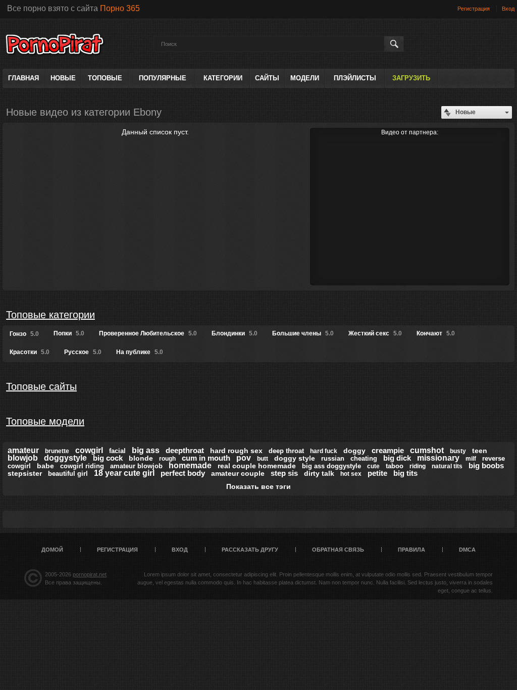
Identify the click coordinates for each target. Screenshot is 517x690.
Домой (52, 550)
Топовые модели (45, 421)
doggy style (294, 458)
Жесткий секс (375, 333)
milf (471, 458)
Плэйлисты (355, 78)
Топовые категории (50, 314)
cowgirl (89, 450)
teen (479, 451)
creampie (388, 450)
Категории (222, 78)
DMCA (467, 550)
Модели (304, 78)
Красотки (29, 352)
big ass (146, 450)
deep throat (286, 451)
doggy (354, 451)
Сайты (267, 78)
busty (458, 451)
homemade (190, 465)
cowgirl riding (82, 466)
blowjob (23, 458)
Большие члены (303, 333)
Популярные (162, 78)
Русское (82, 352)
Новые (63, 78)
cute (373, 466)
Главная (23, 78)
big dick (397, 458)
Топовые (105, 78)
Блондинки (234, 333)
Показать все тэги (258, 486)
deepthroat (185, 450)
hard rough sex (236, 451)
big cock (108, 458)
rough (167, 458)
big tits (405, 473)
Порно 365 (120, 8)
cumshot (427, 450)
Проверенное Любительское (148, 333)
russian (332, 458)
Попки (69, 333)
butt (262, 458)
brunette (57, 451)
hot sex (350, 473)
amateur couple (238, 473)
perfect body (183, 473)
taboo (394, 466)
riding (417, 466)
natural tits (447, 466)
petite (377, 473)
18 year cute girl (124, 473)
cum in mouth (206, 458)
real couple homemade (257, 466)
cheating (363, 458)
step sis (284, 473)
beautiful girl (68, 473)
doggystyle (65, 458)
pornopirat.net (90, 574)
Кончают (436, 333)
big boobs (486, 465)
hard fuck (323, 451)
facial (117, 451)
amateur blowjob (136, 466)
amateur (23, 450)
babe (45, 466)
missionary (438, 458)
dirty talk (319, 473)
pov (243, 458)
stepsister (25, 473)
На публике (139, 352)
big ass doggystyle (331, 466)
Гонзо (24, 333)
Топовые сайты (41, 386)
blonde (141, 458)
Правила (411, 550)
